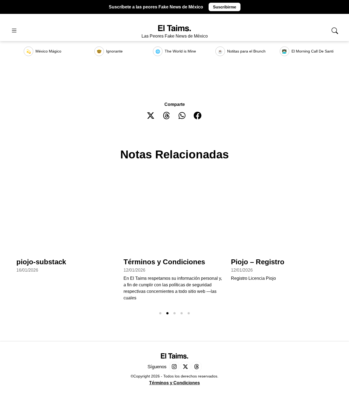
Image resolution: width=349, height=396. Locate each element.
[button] (151, 115)
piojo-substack (41, 262)
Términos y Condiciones (164, 262)
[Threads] (196, 367)
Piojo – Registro (257, 262)
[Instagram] (174, 367)
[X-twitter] (185, 367)
